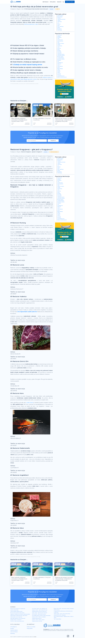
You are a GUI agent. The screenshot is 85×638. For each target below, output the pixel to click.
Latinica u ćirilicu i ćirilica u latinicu (38, 619)
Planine (58, 24)
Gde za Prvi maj (44, 610)
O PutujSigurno (13, 626)
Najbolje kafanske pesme (37, 618)
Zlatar (58, 72)
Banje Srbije (59, 16)
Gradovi (59, 18)
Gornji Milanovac (60, 75)
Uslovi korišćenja (14, 631)
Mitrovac (59, 63)
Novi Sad (59, 51)
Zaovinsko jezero (61, 55)
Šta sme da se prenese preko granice (17, 612)
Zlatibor (59, 36)
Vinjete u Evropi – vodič (36, 610)
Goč (58, 61)
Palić (58, 42)
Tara (58, 38)
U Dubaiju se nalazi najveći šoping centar (27, 64)
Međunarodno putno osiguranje (16, 616)
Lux (58, 22)
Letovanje (59, 21)
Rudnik (58, 71)
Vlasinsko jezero (60, 54)
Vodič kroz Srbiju (54, 151)
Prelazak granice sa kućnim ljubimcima (39, 611)
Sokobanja (59, 45)
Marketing (12, 633)
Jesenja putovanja (61, 19)
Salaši (58, 27)
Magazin (18, 9)
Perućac (59, 74)
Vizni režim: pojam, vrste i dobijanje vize (39, 608)
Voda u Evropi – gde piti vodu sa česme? (39, 612)
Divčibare (59, 37)
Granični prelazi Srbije (14, 610)
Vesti (22, 9)
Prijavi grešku (30, 628)
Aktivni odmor (60, 15)
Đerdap (59, 50)
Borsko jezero (60, 56)
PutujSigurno (13, 9)
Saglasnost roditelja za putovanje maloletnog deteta (20, 614)
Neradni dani (22, 608)
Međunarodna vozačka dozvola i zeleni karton (18, 615)
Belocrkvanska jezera (62, 77)
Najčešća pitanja (14, 630)
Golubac (59, 60)
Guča (58, 65)
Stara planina (60, 41)
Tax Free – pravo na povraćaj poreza (17, 621)
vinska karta (29, 402)
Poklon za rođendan (42, 616)
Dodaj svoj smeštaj (70, 1)
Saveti (19, 105)
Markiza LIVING (35, 616)
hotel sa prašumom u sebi (31, 24)
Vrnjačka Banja (60, 57)
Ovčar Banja (60, 66)
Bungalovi (59, 28)
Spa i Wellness (60, 26)
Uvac (58, 47)
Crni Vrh (59, 73)
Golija (58, 69)
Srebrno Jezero (60, 43)
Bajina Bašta (60, 68)
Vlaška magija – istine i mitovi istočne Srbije (62, 613)
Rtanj (58, 49)
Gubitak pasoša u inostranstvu (16, 619)
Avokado (34, 636)
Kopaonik (59, 53)
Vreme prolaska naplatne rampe (16, 611)
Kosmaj (59, 48)
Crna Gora (59, 35)
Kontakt (12, 628)
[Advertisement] (31, 35)
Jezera (58, 20)
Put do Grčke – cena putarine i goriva (39, 614)
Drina (58, 67)
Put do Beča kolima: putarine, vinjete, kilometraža (41, 615)
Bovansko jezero (61, 59)
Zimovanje (59, 30)
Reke (58, 25)
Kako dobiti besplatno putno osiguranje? (17, 618)
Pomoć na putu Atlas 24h (15, 608)
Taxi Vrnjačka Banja (57, 619)
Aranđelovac (60, 62)
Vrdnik (58, 44)
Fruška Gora (60, 39)
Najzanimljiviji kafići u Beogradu (60, 615)
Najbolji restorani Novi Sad (37, 621)
